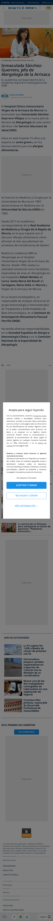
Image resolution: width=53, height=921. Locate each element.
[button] (26, 477)
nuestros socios (40, 415)
